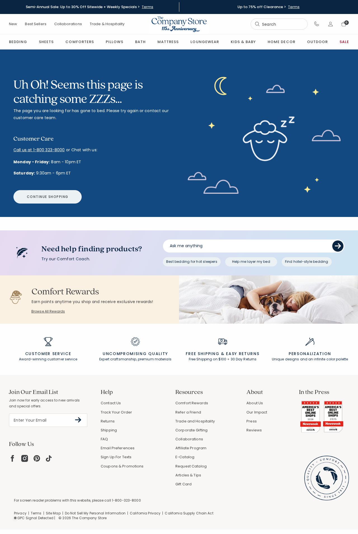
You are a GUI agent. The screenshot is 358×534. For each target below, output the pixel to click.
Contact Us (111, 403)
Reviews (254, 430)
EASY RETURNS (242, 353)
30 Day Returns (244, 359)
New (13, 24)
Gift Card (183, 484)
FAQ (104, 439)
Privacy (20, 513)
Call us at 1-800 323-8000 (39, 150)
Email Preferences (118, 448)
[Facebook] (12, 458)
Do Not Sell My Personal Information (95, 513)
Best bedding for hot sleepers (191, 261)
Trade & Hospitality (107, 24)
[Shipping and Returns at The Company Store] (222, 344)
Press (251, 421)
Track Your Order (116, 412)
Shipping (109, 430)
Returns (108, 421)
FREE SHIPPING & (205, 353)
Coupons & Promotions (122, 466)
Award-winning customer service (48, 359)
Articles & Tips (188, 475)
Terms (147, 7)
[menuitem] (18, 41)
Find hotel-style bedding (306, 261)
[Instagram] (24, 458)
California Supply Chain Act (189, 513)
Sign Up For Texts (116, 457)
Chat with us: (84, 150)
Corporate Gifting (191, 430)
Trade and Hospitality (195, 421)
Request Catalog (191, 466)
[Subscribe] (78, 420)
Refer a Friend (188, 412)
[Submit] (337, 246)
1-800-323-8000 (126, 500)
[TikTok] (49, 458)
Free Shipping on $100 (208, 359)
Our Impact (256, 412)
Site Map (53, 513)
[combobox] (279, 24)
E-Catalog (184, 457)
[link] (168, 41)
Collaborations (68, 24)
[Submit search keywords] (257, 24)
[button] (317, 24)
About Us (254, 403)
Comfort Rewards (191, 403)
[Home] (179, 24)
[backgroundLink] (89, 7)
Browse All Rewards (48, 311)
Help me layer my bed (251, 261)
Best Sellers (35, 24)
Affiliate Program (190, 448)
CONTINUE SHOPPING (47, 196)
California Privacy (145, 513)
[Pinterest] (37, 458)
